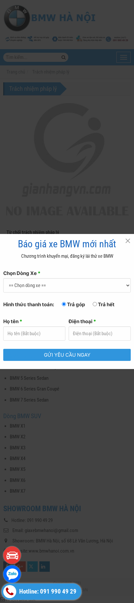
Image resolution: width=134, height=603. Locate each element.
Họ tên (12, 321)
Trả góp (75, 304)
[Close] (127, 240)
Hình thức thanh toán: (28, 304)
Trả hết (105, 304)
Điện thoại (82, 321)
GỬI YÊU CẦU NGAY (67, 355)
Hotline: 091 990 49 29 (47, 591)
